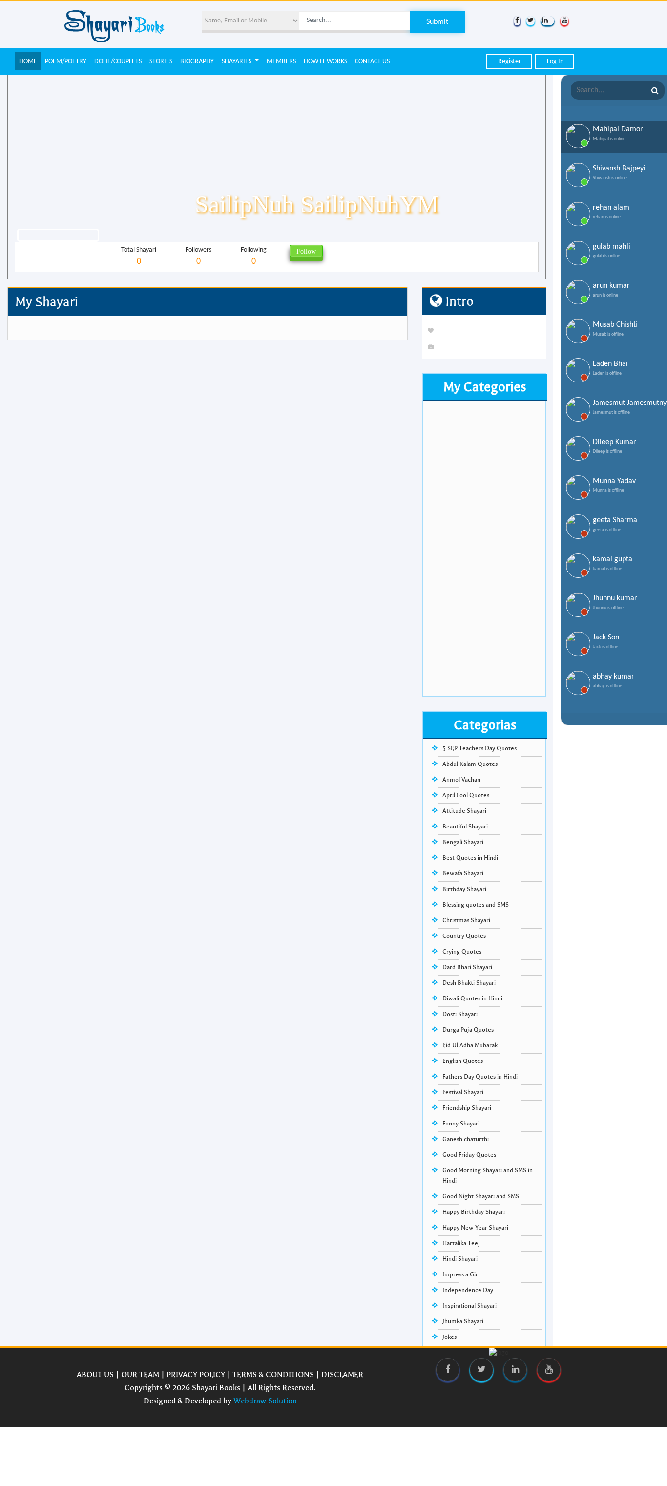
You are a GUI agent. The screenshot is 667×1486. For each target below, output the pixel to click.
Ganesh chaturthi (465, 1139)
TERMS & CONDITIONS (273, 1374)
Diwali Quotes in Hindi (472, 998)
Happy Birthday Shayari (473, 1212)
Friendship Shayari (466, 1107)
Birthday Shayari (464, 889)
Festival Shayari (462, 1092)
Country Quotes (464, 936)
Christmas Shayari (466, 920)
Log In (554, 61)
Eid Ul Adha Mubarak (470, 1045)
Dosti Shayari (460, 1014)
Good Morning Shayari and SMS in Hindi (487, 1175)
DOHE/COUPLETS (118, 61)
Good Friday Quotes (469, 1154)
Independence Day (467, 1290)
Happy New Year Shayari (475, 1227)
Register (509, 61)
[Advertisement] (484, 549)
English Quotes (462, 1061)
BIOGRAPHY (197, 61)
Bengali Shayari (462, 842)
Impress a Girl (460, 1274)
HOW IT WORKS (325, 61)
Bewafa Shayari (462, 873)
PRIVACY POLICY (196, 1374)
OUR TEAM (140, 1374)
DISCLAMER (342, 1374)
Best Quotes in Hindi (470, 857)
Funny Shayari (460, 1123)
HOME (28, 61)
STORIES (160, 61)
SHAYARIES (237, 61)
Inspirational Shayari (469, 1305)
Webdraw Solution (265, 1400)
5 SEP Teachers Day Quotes (479, 748)
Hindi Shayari (460, 1258)
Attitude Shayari (464, 810)
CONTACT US (372, 61)
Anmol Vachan (461, 779)
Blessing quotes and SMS (475, 904)
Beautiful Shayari (465, 826)
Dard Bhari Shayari (467, 967)
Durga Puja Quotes (468, 1029)
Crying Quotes (461, 951)
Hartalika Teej (461, 1243)
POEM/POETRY (65, 61)
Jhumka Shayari (462, 1321)
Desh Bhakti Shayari (469, 982)
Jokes (449, 1337)
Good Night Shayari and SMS (480, 1196)
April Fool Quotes (465, 795)
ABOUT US (95, 1374)
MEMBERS (281, 61)
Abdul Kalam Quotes (470, 764)
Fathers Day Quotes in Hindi (480, 1076)
